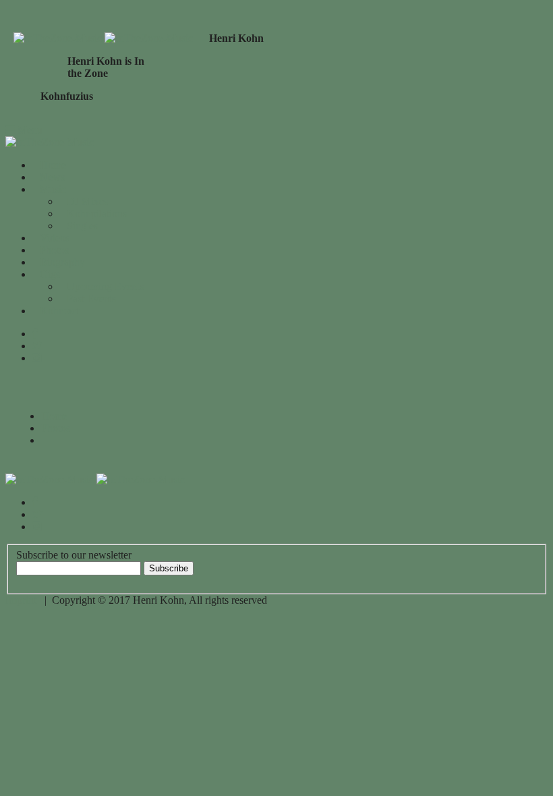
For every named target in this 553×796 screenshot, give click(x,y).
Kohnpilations (97, 213)
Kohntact (59, 310)
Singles (82, 225)
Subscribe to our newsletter (74, 555)
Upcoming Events (105, 286)
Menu (28, 130)
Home (53, 165)
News (52, 177)
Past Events (91, 298)
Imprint (20, 600)
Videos (54, 238)
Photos (54, 250)
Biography (62, 262)
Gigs (50, 274)
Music (53, 189)
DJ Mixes (87, 201)
